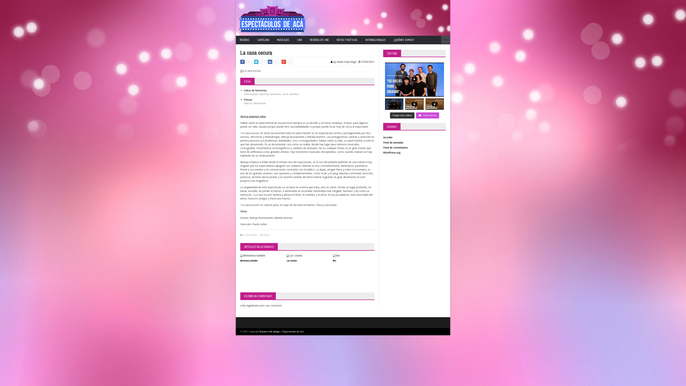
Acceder (387, 137)
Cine (299, 40)
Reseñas (244, 40)
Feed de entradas (393, 142)
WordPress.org (391, 152)
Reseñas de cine (319, 40)
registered (252, 305)
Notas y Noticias (347, 40)
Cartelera (263, 40)
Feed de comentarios (395, 147)
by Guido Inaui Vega (344, 61)
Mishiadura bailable (249, 261)
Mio (334, 261)
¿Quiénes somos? (404, 40)
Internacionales (375, 40)
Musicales (283, 40)
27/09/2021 (367, 61)
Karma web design (270, 331)
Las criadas (292, 261)
